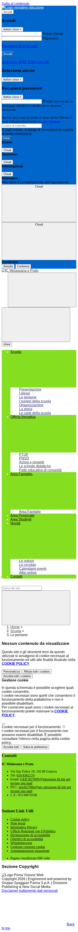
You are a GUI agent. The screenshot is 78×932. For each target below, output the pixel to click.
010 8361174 (25, 775)
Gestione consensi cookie (27, 847)
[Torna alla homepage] (39, 271)
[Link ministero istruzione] (23, 7)
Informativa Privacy (23, 827)
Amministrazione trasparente (29, 851)
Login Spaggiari (50, 121)
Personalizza (11, 671)
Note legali (17, 823)
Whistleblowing (21, 843)
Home (15, 627)
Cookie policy (20, 819)
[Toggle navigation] (36, 324)
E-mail (48, 101)
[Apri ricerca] (42, 290)
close (6, 344)
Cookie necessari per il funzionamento (32, 727)
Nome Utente (53, 34)
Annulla (8, 266)
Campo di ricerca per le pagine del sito (31, 584)
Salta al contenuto (15, 3)
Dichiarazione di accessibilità (30, 835)
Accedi (7, 12)
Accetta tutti (17, 676)
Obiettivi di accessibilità (26, 839)
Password (50, 38)
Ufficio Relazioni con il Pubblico (32, 831)
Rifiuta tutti (37, 671)
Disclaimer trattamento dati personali (30, 891)
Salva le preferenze (35, 747)
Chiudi (7, 150)
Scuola (15, 631)
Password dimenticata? (20, 46)
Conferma (23, 266)
